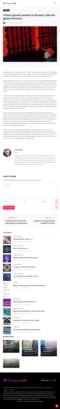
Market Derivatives (18, 245)
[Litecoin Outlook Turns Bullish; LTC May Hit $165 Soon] (7, 277)
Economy (6, 10)
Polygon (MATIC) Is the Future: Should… (25, 258)
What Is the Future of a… (21, 248)
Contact (6, 389)
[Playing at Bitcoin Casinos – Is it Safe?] (7, 240)
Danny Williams (18, 250)
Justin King (18, 150)
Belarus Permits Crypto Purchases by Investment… (29, 285)
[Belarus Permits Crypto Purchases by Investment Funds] (7, 289)
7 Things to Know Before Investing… (24, 267)
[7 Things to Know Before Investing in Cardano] (7, 268)
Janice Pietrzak (18, 278)
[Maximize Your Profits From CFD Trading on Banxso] (7, 321)
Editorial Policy (39, 387)
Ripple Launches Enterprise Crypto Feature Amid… (29, 311)
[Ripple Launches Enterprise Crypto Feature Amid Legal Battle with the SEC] (7, 312)
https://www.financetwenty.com (44, 397)
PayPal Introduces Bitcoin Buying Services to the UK (29, 349)
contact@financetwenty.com (10, 399)
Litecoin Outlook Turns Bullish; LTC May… (26, 276)
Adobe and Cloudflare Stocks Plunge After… (27, 330)
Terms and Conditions (8, 387)
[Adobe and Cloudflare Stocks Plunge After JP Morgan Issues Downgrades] (7, 330)
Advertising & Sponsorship (27, 387)
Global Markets (17, 236)
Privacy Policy (47, 387)
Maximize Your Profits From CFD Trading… (26, 320)
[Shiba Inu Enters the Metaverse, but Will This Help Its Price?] (7, 302)
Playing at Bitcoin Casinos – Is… (23, 239)
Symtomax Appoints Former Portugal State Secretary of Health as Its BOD (11, 362)
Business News (17, 299)
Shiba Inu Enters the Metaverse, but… (25, 302)
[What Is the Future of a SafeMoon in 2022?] (7, 249)
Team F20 (11, 389)
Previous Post (12, 218)
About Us (17, 387)
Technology (16, 317)
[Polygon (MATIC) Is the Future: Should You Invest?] (7, 258)
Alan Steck (17, 260)
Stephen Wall (18, 304)
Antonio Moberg (19, 241)
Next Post (49, 218)
